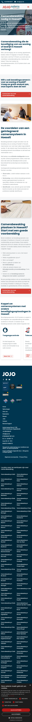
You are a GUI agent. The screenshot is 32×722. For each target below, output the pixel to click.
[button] (28, 7)
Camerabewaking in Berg (8, 508)
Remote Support (7, 423)
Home (4, 406)
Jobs (4, 418)
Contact (5, 421)
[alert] (16, 702)
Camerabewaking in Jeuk (24, 588)
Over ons (5, 411)
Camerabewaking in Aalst (8, 474)
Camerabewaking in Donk (8, 603)
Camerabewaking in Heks (24, 511)
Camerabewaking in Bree (8, 569)
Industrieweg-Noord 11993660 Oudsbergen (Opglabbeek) (11, 428)
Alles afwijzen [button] (16, 714)
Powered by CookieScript (16, 720)
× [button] (30, 685)
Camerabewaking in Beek (8, 498)
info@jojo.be (6, 433)
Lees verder (11, 696)
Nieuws (5, 416)
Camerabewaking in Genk (8, 651)
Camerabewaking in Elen (8, 627)
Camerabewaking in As (7, 488)
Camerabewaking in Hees (24, 508)
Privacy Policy (23, 457)
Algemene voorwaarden (11, 457)
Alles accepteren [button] (16, 710)
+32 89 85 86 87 (7, 431)
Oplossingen (6, 409)
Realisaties (6, 414)
